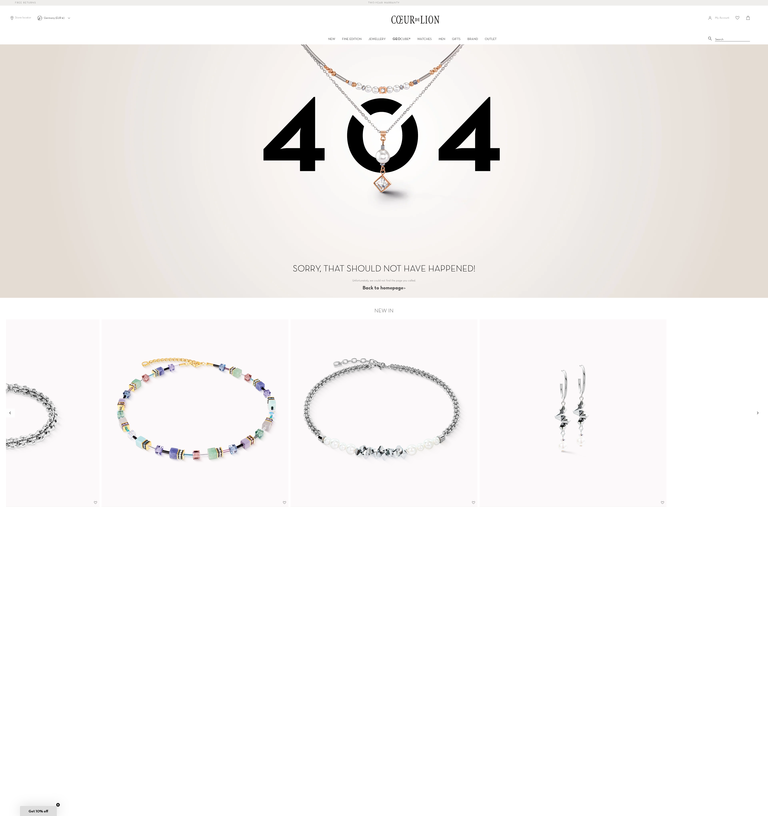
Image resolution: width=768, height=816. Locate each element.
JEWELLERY (377, 39)
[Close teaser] (58, 805)
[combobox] (732, 39)
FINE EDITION (352, 39)
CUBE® (401, 39)
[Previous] (10, 413)
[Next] (757, 413)
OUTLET (491, 39)
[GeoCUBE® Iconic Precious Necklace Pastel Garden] (195, 413)
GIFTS (456, 39)
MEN (442, 39)
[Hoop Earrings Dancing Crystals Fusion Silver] (573, 413)
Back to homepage (383, 287)
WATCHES (424, 39)
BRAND (472, 39)
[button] (38, 811)
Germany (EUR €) (54, 18)
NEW (331, 39)
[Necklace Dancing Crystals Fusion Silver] (384, 413)
